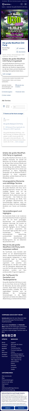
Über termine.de (7, 376)
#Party (15, 56)
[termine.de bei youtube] (12, 336)
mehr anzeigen (19, 142)
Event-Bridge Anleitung (17, 356)
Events (13, 363)
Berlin (3, 342)
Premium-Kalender (16, 350)
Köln (3, 350)
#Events (4, 54)
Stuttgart (4, 354)
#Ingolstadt (5, 56)
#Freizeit (11, 56)
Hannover (5, 356)
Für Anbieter (4, 1)
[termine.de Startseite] (7, 4)
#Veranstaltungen (16, 54)
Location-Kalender (16, 358)
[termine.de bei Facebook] (6, 336)
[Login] (21, 4)
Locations (14, 367)
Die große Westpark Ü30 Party (13, 124)
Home (3, 7)
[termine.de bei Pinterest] (9, 336)
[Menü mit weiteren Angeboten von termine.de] (25, 4)
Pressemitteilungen (7, 380)
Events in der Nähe (7, 382)
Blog (3, 378)
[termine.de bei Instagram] (3, 336)
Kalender (13, 365)
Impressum (5, 384)
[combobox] (9, 107)
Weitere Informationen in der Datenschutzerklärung (14, 405)
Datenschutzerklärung (8, 390)
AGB (3, 386)
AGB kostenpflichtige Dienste (10, 388)
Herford (4, 346)
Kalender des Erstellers (19, 85)
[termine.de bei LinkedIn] (15, 336)
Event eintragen (25, 1)
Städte (13, 369)
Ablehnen (7, 408)
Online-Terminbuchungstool (15, 1)
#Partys (9, 54)
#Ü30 (23, 54)
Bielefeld (4, 348)
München (4, 352)
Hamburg (4, 344)
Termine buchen (15, 348)
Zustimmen (21, 408)
